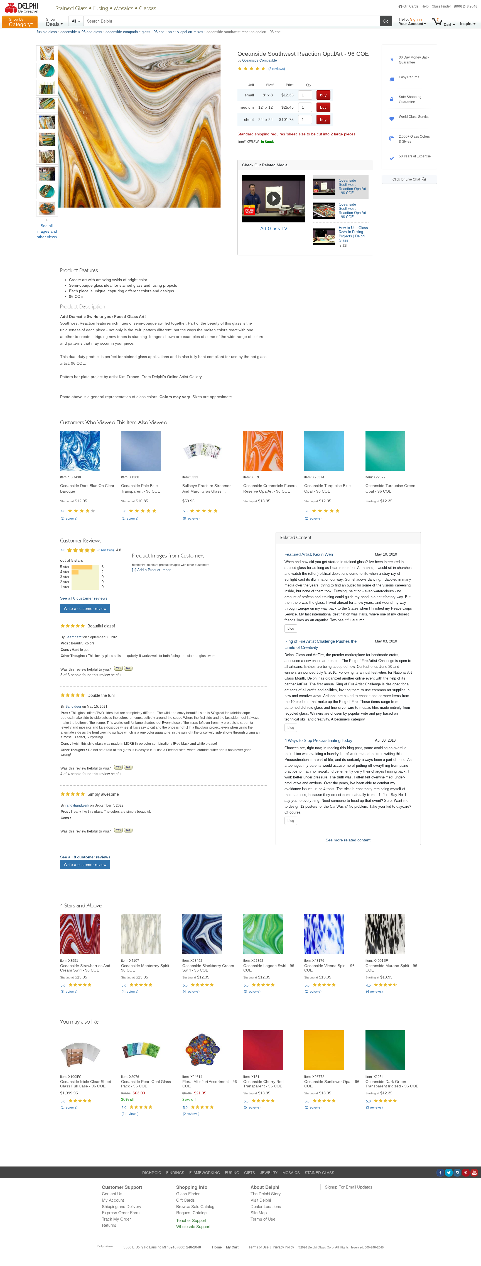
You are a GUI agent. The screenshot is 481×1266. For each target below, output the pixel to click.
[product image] (88, 451)
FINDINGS (175, 1172)
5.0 (124, 511)
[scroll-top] (472, 1250)
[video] (273, 198)
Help (425, 6)
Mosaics (123, 9)
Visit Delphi (261, 1200)
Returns (109, 1225)
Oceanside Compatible (259, 60)
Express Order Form (121, 1212)
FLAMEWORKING (204, 1172)
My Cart (232, 1247)
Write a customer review (85, 608)
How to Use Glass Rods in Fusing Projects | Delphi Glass (353, 234)
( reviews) (69, 518)
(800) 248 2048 (465, 6)
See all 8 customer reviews (83, 598)
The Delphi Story (266, 1193)
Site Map (259, 1212)
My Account (113, 1200)
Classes (147, 9)
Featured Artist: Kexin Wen (308, 554)
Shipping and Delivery (121, 1206)
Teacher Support (191, 1220)
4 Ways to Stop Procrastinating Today (318, 740)
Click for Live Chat (407, 179)
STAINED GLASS (319, 1172)
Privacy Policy (283, 1247)
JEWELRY (269, 1172)
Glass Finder (441, 6)
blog (291, 628)
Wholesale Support (193, 1226)
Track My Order (116, 1219)
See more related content (348, 840)
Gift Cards (411, 6)
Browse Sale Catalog (195, 1206)
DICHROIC (151, 1172)
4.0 (63, 511)
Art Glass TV (273, 228)
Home (217, 1247)
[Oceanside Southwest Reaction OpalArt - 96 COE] (47, 53)
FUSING (232, 1172)
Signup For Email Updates (348, 1187)
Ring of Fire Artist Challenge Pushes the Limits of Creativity (320, 644)
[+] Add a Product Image (151, 570)
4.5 (368, 985)
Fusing (100, 9)
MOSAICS (291, 1172)
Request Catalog (191, 1212)
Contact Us (112, 1193)
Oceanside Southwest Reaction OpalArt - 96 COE (352, 186)
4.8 (63, 550)
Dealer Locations (266, 1206)
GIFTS (249, 1172)
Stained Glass (71, 9)
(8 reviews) (276, 69)
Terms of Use (263, 1219)
